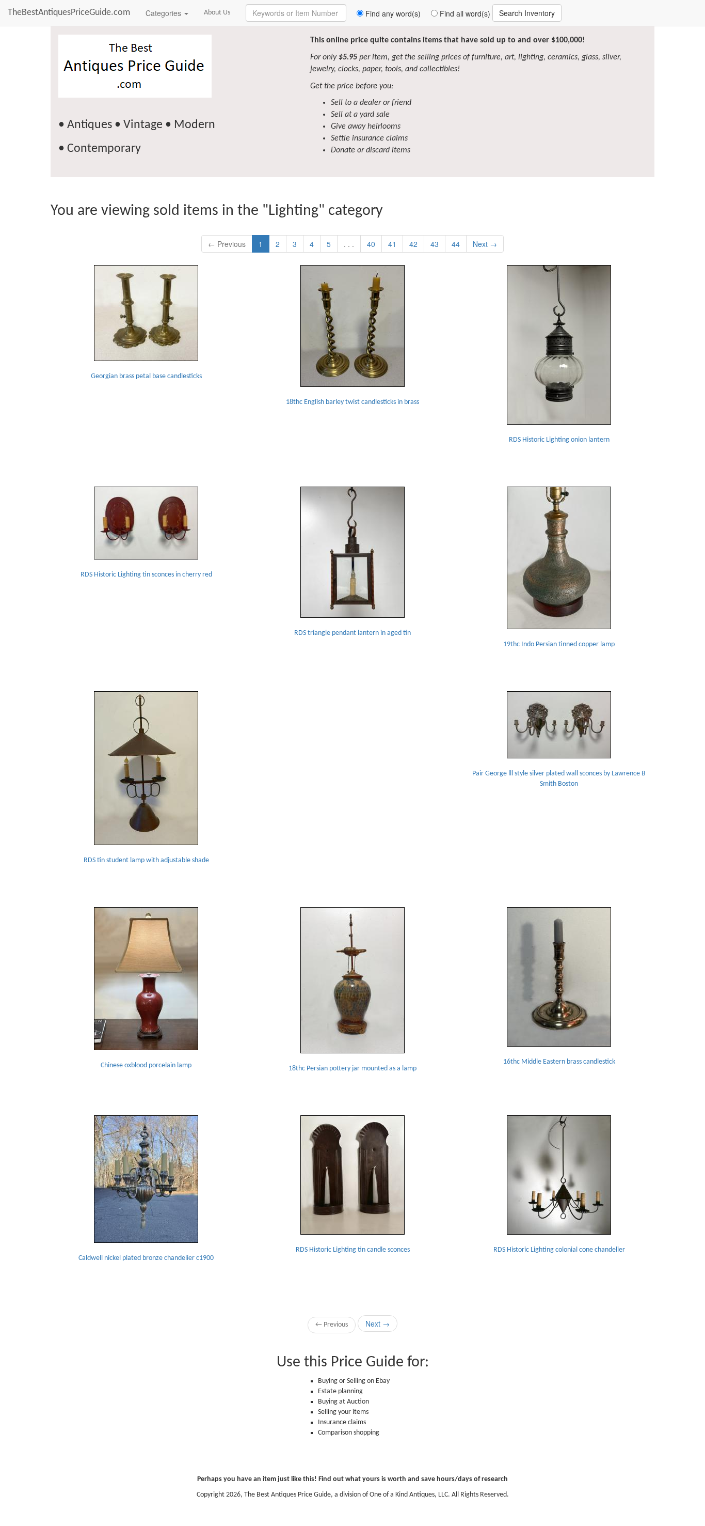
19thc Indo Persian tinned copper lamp (559, 644)
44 (456, 244)
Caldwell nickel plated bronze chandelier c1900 (146, 1258)
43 (434, 244)
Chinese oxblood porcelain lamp (146, 1065)
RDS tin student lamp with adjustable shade (146, 860)
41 (392, 244)
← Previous (227, 244)
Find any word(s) (392, 13)
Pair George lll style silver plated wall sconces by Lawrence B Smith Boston (559, 779)
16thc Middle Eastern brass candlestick (559, 1062)
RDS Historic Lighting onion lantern (559, 440)
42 (413, 244)
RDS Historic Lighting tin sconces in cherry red (146, 575)
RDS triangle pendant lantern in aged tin (352, 633)
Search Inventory (527, 13)
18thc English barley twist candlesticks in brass (352, 402)
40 (371, 244)
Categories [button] (164, 13)
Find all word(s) (464, 13)
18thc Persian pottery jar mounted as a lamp (352, 1068)
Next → (485, 244)
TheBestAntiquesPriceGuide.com (69, 13)
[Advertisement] (352, 755)
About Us (217, 13)
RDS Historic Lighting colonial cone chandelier (559, 1250)
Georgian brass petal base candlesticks (146, 376)
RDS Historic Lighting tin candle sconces (353, 1250)
